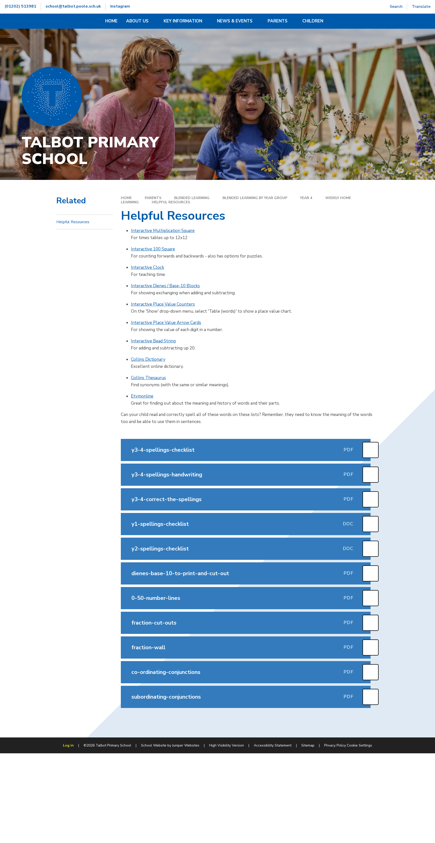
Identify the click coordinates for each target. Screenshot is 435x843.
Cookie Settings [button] (359, 745)
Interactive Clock (147, 267)
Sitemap (307, 745)
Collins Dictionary (148, 359)
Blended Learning (191, 198)
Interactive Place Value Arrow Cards (166, 323)
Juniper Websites (185, 745)
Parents (153, 198)
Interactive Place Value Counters (163, 304)
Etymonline (142, 396)
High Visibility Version (226, 745)
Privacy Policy (335, 745)
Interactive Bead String (153, 341)
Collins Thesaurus (148, 378)
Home (126, 198)
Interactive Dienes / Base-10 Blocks (165, 286)
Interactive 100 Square (153, 249)
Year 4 (306, 198)
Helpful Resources (171, 202)
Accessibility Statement (273, 745)
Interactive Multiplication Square (163, 231)
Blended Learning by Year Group (255, 198)
